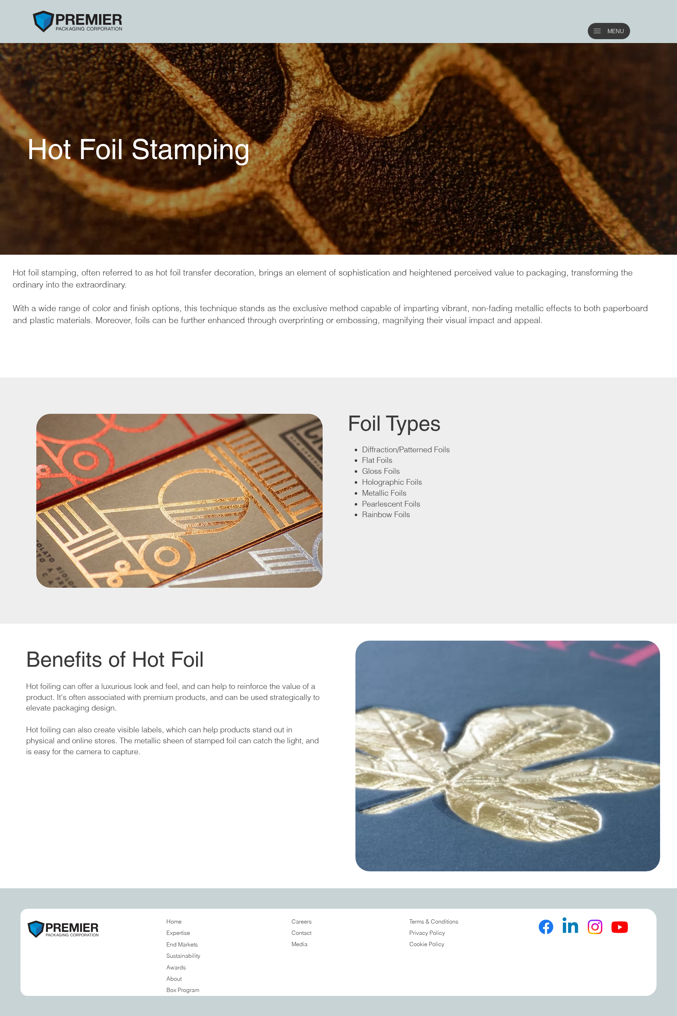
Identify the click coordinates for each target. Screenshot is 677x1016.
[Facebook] (546, 927)
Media (299, 944)
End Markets (182, 944)
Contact (301, 932)
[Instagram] (595, 927)
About (174, 978)
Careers (302, 921)
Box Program (182, 989)
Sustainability (183, 955)
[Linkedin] (570, 927)
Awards (176, 967)
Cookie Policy (426, 944)
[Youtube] (619, 927)
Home (174, 921)
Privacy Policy (427, 932)
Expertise (178, 932)
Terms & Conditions (434, 921)
